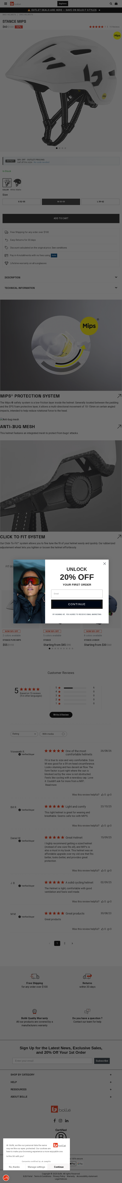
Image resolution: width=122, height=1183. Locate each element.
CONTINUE (77, 604)
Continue (59, 1167)
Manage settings (36, 1167)
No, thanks (14, 1167)
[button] (6, 1178)
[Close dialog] (104, 563)
